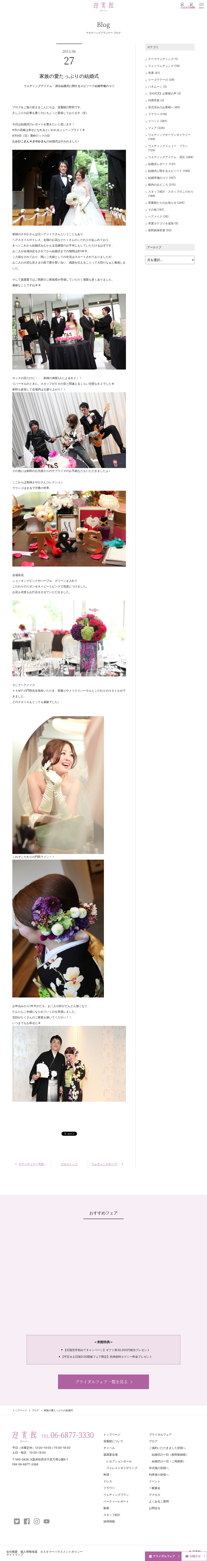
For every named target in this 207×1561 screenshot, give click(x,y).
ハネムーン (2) (157, 86)
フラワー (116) (157, 114)
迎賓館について (113, 1441)
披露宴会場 (111, 1454)
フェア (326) (156, 128)
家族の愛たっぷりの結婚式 (69, 76)
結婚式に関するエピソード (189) (169, 170)
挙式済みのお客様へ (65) (164, 107)
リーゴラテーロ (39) (161, 79)
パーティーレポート (116, 1501)
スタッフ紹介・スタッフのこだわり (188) (170, 193)
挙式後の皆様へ (159, 1468)
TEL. (67, 1434)
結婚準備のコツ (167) (162, 177)
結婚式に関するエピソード (78, 86)
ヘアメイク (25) (158, 216)
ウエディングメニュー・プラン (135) (168, 148)
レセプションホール (119, 1461)
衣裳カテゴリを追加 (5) (163, 223)
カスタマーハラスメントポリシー (61, 1551)
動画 (106, 1508)
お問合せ (154, 1508)
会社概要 (12, 1551)
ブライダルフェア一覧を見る (101, 1382)
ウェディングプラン (116, 1494)
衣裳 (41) (154, 72)
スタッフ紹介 (112, 1514)
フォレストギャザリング (121, 1468)
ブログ (35, 1410)
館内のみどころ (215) (162, 184)
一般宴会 (154, 1488)
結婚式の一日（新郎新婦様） (170, 1454)
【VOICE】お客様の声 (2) (164, 93)
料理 (106, 1474)
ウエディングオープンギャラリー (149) (169, 137)
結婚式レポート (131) (161, 164)
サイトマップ (14, 1554)
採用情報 (109, 1521)
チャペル (109, 1448)
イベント (154, 1481)
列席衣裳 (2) (156, 100)
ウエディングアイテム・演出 (42, 86)
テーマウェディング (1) (163, 59)
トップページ (19, 1410)
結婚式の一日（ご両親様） (169, 1461)
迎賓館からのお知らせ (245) (166, 202)
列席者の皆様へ (159, 1474)
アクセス (154, 1494)
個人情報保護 (28, 1551)
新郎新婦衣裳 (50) (160, 230)
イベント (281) (157, 121)
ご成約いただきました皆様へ (167, 1448)
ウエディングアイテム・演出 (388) (170, 157)
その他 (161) (156, 209)
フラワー (109, 1488)
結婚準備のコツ (104, 86)
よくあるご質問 (159, 1501)
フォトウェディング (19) (164, 65)
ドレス (108, 1481)
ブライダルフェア (160, 1434)
